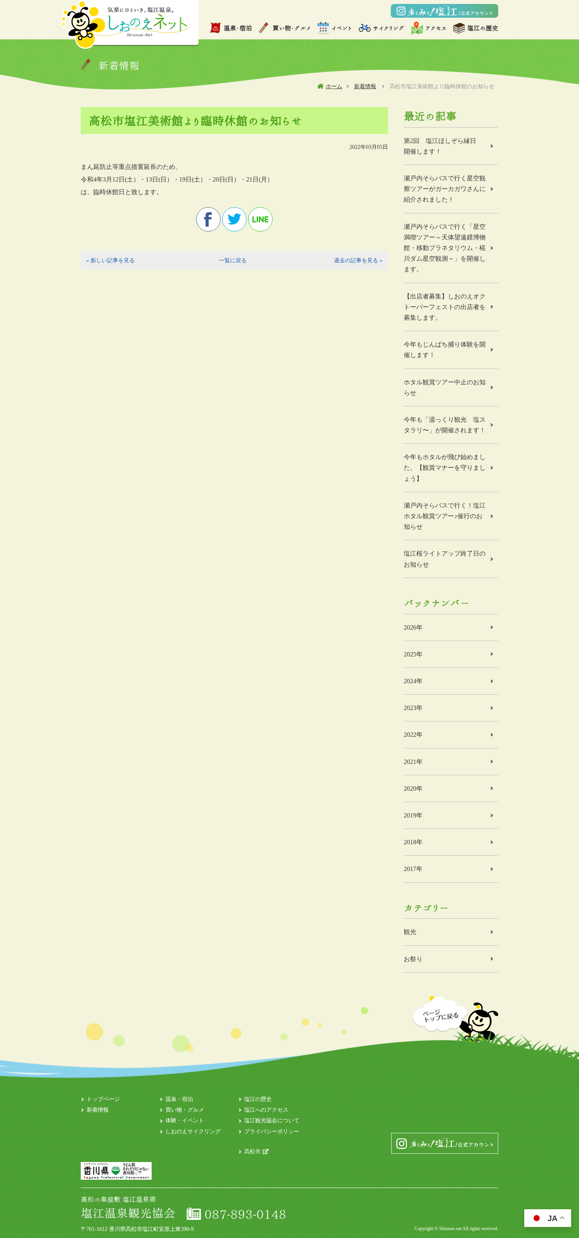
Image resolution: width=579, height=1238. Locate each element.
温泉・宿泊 (238, 28)
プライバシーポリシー (271, 1131)
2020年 (413, 788)
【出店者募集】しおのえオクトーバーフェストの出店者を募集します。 (445, 307)
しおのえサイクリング (193, 1131)
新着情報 (365, 86)
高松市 (252, 1152)
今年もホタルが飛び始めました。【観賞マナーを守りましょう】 (445, 468)
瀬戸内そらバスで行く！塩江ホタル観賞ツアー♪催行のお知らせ (445, 516)
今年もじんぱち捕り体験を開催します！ (445, 349)
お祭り (413, 959)
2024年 (413, 681)
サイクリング (389, 28)
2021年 (413, 761)
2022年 (413, 734)
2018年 (413, 842)
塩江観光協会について (271, 1120)
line (260, 219)
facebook (208, 219)
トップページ (103, 1099)
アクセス (436, 28)
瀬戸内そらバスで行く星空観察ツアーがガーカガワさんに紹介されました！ (445, 189)
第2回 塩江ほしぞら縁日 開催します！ (443, 146)
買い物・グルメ (292, 28)
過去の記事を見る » (358, 260)
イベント (341, 28)
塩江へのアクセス (266, 1110)
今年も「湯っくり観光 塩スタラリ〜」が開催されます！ (445, 425)
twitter (234, 219)
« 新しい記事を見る (110, 260)
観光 (410, 931)
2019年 (413, 815)
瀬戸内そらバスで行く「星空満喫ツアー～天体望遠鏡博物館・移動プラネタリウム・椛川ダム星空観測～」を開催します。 (445, 248)
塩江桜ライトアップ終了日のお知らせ (445, 558)
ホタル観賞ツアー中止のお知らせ (445, 387)
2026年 (413, 627)
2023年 (413, 707)
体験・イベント (184, 1120)
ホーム (334, 86)
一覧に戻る (233, 260)
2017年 (413, 868)
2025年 (413, 654)
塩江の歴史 (482, 28)
